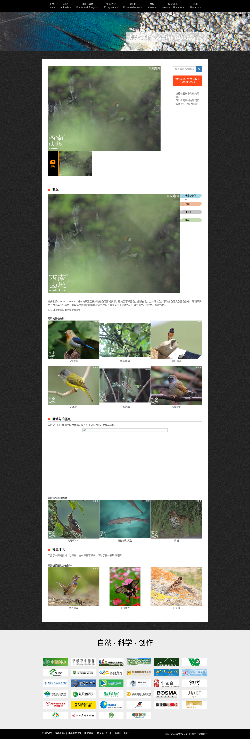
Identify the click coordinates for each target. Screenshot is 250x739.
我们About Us (194, 6)
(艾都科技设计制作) (198, 734)
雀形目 (188, 212)
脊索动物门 (190, 196)
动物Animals (64, 6)
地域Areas (151, 6)
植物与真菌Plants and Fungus (86, 6)
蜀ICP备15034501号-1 (176, 734)
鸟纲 (187, 204)
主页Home (51, 6)
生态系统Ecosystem (110, 6)
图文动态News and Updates (172, 6)
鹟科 (187, 220)
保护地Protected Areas (131, 6)
